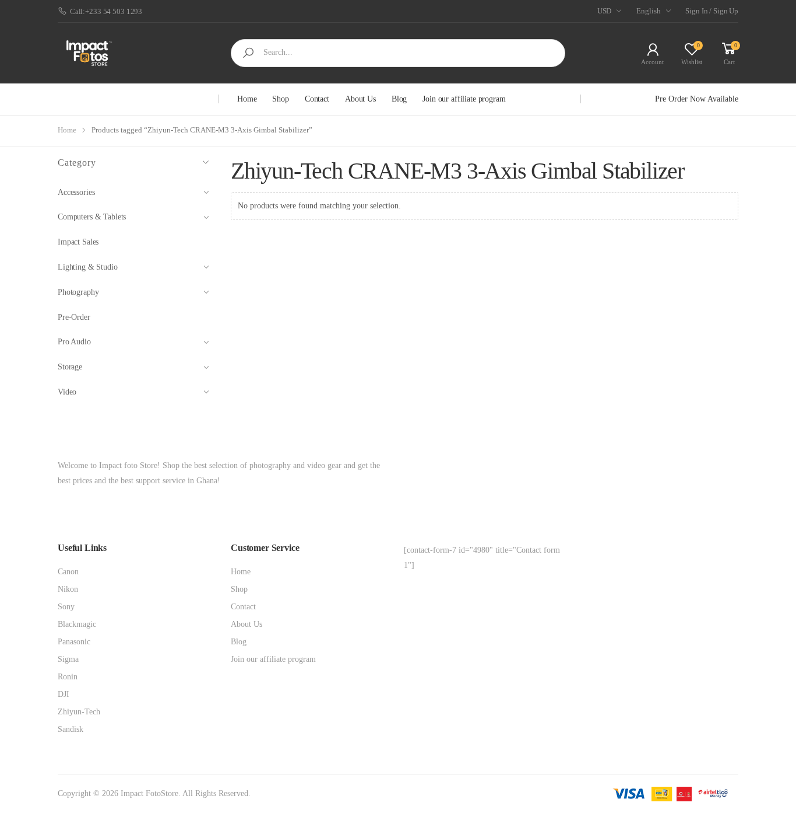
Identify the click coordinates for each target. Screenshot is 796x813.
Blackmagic (77, 624)
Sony (66, 606)
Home (246, 99)
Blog (399, 99)
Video (67, 392)
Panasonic (74, 641)
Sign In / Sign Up (711, 10)
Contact (317, 99)
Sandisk (70, 729)
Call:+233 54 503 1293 (106, 11)
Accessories (76, 192)
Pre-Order (74, 317)
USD (604, 10)
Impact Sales (78, 242)
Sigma (68, 659)
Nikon (68, 589)
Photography (78, 292)
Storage (70, 366)
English (648, 10)
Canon (68, 571)
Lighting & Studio (88, 267)
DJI (63, 694)
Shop (280, 99)
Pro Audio (74, 341)
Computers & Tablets (92, 216)
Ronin (68, 676)
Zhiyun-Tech (79, 711)
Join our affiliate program (463, 99)
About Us (360, 99)
